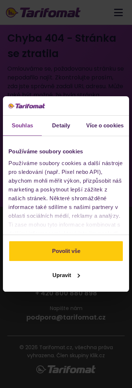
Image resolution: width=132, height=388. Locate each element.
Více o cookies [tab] (105, 125)
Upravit (61, 275)
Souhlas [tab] (22, 125)
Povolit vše (66, 251)
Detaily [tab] (61, 125)
